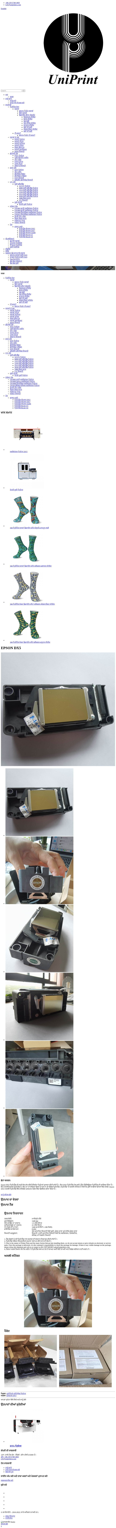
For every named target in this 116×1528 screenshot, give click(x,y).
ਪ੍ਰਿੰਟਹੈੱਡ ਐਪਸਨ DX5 (27, 229)
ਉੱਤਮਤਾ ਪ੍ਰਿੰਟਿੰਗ (16, 245)
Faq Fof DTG (15, 259)
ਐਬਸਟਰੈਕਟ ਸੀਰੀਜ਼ (30, 129)
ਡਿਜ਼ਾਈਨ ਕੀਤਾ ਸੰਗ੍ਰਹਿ (27, 115)
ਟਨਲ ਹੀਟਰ (18, 164)
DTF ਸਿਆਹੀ (19, 178)
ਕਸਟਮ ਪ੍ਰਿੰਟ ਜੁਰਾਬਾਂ (26, 111)
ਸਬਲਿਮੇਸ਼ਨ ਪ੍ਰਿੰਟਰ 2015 (18, 452)
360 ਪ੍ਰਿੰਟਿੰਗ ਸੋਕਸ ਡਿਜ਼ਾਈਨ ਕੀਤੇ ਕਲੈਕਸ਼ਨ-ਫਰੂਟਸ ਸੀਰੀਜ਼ (30, 642)
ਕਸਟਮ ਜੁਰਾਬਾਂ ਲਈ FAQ (18, 255)
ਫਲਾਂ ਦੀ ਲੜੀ (28, 131)
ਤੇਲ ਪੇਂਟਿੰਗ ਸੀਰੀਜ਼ (30, 123)
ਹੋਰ (11, 225)
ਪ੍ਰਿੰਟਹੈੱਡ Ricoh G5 (26, 235)
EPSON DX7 (12, 1396)
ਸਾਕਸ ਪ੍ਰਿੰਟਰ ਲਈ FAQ (18, 257)
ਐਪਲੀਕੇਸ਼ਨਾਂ (9, 239)
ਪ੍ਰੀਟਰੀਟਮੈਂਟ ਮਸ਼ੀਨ (21, 158)
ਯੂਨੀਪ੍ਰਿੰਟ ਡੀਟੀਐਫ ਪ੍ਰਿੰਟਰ (16, 1394)
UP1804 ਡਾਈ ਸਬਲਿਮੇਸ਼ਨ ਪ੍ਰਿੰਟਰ (26, 210)
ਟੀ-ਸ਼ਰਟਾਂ (17, 133)
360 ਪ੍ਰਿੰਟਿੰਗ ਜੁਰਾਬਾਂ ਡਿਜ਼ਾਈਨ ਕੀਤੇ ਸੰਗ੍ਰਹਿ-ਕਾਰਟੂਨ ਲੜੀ (29, 528)
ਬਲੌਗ (7, 251)
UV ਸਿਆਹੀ (23, 200)
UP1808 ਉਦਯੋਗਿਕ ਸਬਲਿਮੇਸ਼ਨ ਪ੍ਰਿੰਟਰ (28, 212)
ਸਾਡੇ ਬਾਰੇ (8, 99)
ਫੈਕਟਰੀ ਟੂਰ (9, 1472)
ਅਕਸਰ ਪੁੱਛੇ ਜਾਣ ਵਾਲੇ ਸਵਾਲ (15, 253)
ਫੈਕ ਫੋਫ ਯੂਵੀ (14, 263)
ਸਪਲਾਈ (8, 105)
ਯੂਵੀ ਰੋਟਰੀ (18, 202)
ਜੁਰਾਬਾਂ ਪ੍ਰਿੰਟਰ (19, 139)
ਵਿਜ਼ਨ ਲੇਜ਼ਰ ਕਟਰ (20, 218)
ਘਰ (6, 95)
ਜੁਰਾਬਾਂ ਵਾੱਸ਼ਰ (19, 145)
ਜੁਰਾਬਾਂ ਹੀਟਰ (18, 141)
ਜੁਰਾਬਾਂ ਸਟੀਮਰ (19, 143)
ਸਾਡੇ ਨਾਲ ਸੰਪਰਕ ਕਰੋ (17, 103)
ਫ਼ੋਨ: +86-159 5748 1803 (10, 1457)
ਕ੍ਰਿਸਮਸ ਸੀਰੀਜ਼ (29, 117)
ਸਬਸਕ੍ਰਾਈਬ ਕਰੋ (7, 1480)
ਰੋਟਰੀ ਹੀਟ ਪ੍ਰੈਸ (20, 216)
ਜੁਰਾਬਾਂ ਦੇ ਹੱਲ (14, 137)
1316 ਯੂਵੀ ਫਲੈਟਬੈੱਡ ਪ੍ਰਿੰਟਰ (28, 192)
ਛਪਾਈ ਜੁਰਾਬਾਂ (15, 241)
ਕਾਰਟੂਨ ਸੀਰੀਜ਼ (29, 125)
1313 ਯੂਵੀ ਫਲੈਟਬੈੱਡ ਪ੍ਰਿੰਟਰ (28, 190)
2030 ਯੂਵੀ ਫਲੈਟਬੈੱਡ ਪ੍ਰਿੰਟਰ (28, 196)
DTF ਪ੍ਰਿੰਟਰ (19, 170)
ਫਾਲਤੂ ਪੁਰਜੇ (18, 227)
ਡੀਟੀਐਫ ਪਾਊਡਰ (20, 176)
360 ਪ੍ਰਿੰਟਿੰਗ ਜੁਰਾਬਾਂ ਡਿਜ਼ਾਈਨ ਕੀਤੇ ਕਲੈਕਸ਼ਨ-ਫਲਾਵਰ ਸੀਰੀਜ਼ (30, 566)
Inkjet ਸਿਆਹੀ (19, 151)
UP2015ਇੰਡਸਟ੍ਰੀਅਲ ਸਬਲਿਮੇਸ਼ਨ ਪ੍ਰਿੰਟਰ (24, 386)
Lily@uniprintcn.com (8, 1459)
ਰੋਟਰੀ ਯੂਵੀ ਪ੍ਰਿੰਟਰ (25, 204)
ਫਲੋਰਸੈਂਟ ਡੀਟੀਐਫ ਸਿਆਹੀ (23, 180)
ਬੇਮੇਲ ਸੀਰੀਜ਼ (28, 119)
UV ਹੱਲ (13, 182)
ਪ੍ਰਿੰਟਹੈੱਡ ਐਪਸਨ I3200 (27, 233)
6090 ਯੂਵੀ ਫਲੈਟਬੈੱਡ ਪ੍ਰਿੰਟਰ (28, 188)
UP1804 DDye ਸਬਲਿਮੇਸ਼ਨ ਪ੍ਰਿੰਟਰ (22, 381)
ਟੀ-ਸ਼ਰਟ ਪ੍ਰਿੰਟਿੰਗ (16, 243)
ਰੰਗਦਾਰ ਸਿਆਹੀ (20, 166)
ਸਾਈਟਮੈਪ (8, 1518)
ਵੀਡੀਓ (7, 249)
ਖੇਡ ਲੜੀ (26, 121)
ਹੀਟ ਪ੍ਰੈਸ (17, 160)
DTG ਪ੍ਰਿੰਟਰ (19, 156)
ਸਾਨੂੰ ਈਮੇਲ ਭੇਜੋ (6, 1195)
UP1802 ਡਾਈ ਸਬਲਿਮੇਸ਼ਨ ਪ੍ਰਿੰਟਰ (26, 208)
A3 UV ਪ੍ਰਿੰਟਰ (24, 186)
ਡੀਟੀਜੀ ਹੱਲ (14, 154)
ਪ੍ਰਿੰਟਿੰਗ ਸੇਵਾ (14, 107)
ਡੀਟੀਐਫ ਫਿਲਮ (19, 174)
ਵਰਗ (11, 97)
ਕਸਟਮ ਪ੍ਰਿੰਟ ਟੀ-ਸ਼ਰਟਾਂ (27, 135)
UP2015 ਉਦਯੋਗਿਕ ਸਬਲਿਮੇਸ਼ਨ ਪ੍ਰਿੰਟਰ (28, 214)
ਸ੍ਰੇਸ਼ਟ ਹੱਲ (14, 206)
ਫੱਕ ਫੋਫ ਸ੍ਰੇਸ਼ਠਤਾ (16, 261)
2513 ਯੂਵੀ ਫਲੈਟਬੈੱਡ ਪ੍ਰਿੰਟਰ (28, 194)
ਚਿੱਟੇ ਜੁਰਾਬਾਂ (23, 113)
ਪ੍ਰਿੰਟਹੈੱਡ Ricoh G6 (26, 237)
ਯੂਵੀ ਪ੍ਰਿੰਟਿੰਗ (14, 247)
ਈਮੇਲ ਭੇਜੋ (4, 1524)
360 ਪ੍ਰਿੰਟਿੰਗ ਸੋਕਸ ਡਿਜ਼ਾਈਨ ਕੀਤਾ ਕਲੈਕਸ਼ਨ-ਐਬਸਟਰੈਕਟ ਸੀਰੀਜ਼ (32, 604)
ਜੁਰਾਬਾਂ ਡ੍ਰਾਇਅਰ (20, 149)
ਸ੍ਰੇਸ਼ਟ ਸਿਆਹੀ (19, 223)
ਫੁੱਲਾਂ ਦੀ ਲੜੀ (28, 127)
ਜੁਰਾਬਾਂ (16, 109)
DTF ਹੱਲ (13, 168)
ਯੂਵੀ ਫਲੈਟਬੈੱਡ (19, 184)
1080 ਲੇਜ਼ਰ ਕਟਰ (25, 198)
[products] (39, 835)
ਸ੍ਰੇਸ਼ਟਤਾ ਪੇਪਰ (19, 221)
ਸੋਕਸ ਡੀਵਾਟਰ (19, 147)
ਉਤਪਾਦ (8, 269)
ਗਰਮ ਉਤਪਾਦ (10, 1516)
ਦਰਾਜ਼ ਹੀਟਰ (18, 162)
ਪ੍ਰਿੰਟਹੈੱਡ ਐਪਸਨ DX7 (27, 231)
